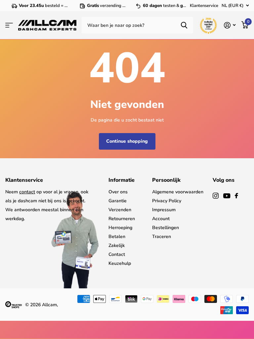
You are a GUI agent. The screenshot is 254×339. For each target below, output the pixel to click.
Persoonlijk (166, 180)
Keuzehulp (119, 263)
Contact (116, 254)
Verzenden (119, 210)
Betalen (116, 236)
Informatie (121, 180)
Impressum (164, 210)
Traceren (161, 236)
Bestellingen (165, 227)
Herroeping (120, 227)
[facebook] (236, 195)
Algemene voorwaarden (177, 192)
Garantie (117, 201)
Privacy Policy (166, 201)
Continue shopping (127, 141)
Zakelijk (116, 245)
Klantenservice (204, 6)
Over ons (118, 192)
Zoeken (184, 25)
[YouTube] (226, 195)
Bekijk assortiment (9, 25)
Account (161, 219)
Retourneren (121, 219)
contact (27, 192)
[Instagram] (216, 196)
